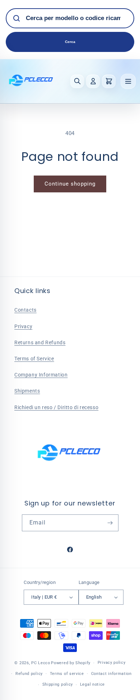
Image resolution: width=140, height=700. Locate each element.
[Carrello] (109, 81)
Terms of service (67, 673)
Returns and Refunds (39, 342)
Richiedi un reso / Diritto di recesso (56, 407)
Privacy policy (112, 662)
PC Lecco (40, 663)
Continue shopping (70, 184)
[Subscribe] (110, 522)
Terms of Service (34, 358)
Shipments (27, 391)
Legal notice (92, 684)
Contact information (111, 673)
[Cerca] (77, 81)
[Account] (93, 81)
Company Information (40, 375)
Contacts (25, 310)
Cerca (70, 42)
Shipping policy (57, 684)
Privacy (23, 326)
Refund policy (29, 673)
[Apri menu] (128, 81)
